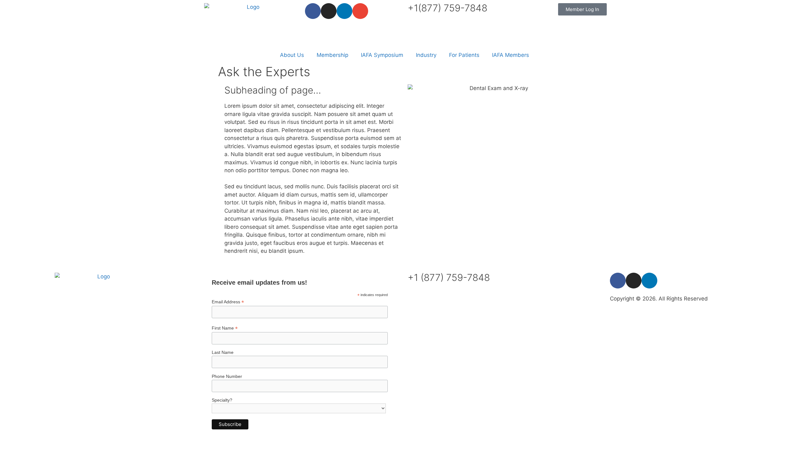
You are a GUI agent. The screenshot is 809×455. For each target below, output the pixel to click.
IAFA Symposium (382, 55)
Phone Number (227, 376)
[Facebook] (313, 11)
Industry (426, 55)
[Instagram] (329, 11)
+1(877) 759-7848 (447, 8)
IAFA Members (510, 55)
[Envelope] (360, 11)
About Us (292, 55)
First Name (225, 328)
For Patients (464, 55)
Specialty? (222, 400)
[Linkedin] (344, 11)
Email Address (228, 302)
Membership (332, 55)
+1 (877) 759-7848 (449, 277)
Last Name (223, 352)
